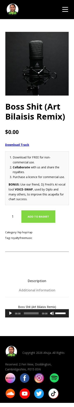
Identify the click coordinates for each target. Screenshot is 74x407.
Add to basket (38, 216)
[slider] (61, 313)
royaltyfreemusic (21, 238)
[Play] (10, 313)
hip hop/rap (25, 232)
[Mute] (52, 313)
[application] (37, 313)
